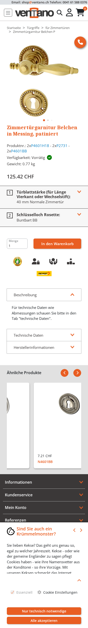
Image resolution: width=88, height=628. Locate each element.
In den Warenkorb (57, 243)
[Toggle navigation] (8, 13)
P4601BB (19, 150)
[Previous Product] (64, 373)
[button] (70, 13)
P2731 (61, 145)
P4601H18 (40, 145)
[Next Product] (77, 373)
